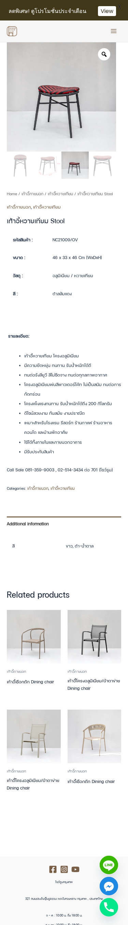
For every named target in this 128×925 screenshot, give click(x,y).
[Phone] (109, 907)
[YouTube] (75, 869)
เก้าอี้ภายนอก (32, 193)
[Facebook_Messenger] (109, 886)
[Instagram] (64, 869)
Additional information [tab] (28, 524)
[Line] (109, 865)
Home (12, 193)
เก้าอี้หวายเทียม (60, 193)
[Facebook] (53, 869)
